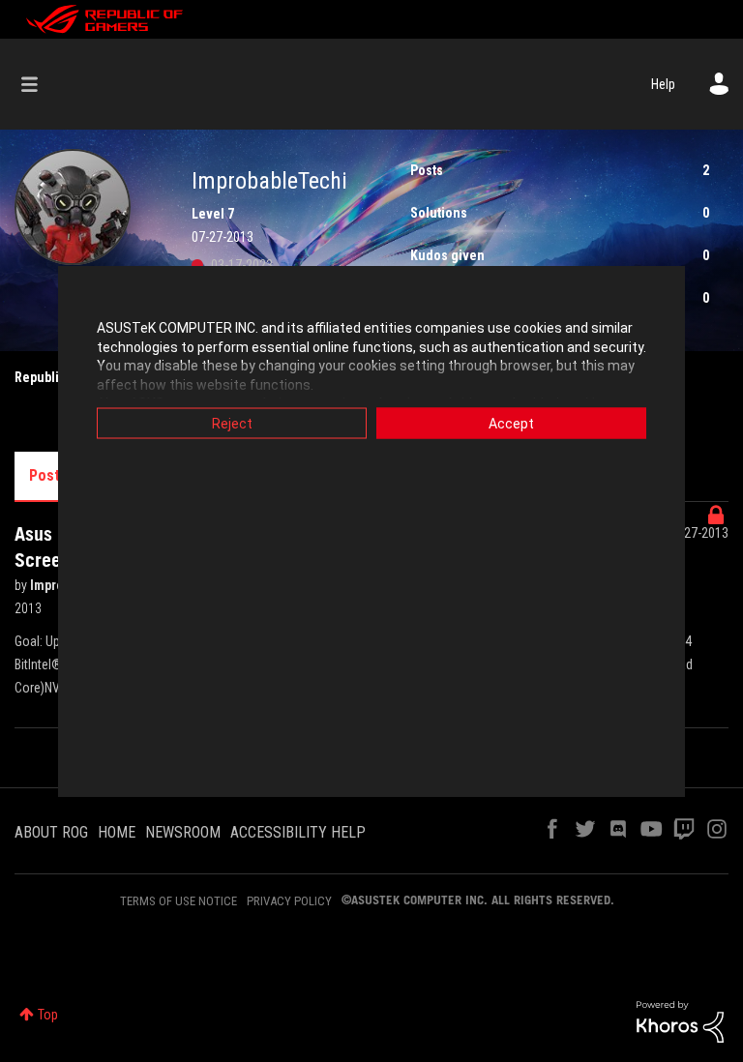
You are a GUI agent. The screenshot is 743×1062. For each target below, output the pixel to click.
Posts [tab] (48, 475)
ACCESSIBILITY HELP (298, 832)
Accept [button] (511, 423)
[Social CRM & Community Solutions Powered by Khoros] (680, 1020)
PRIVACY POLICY (289, 901)
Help (663, 84)
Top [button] (48, 1014)
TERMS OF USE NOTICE (178, 901)
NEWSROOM (183, 832)
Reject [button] (232, 423)
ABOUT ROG (51, 832)
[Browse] (39, 84)
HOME (116, 832)
